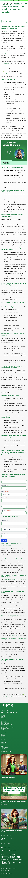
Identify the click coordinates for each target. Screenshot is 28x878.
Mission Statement (4, 733)
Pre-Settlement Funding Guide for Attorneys (8, 727)
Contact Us (3, 739)
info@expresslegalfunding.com (10, 850)
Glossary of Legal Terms (5, 723)
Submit (4, 540)
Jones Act (6, 31)
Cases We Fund (3, 717)
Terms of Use (3, 748)
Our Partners (3, 737)
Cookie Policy (3, 744)
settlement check (14, 635)
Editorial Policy (3, 746)
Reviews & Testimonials (5, 738)
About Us (2, 732)
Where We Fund (3, 718)
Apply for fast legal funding (8, 696)
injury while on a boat (8, 53)
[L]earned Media (9, 873)
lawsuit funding (7, 63)
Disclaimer (3, 745)
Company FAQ (3, 725)
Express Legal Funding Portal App (6, 724)
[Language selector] (22, 3)
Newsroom (3, 735)
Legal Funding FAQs (4, 726)
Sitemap (2, 729)
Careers (2, 736)
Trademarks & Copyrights (5, 747)
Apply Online (3, 716)
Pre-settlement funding (7, 307)
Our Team (3, 734)
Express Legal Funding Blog (5, 722)
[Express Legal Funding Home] (6, 3)
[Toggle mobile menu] (26, 3)
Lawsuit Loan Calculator (5, 728)
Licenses (2, 743)
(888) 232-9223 (7, 843)
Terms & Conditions (11, 875)
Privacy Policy (3, 744)
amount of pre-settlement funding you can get (15, 579)
